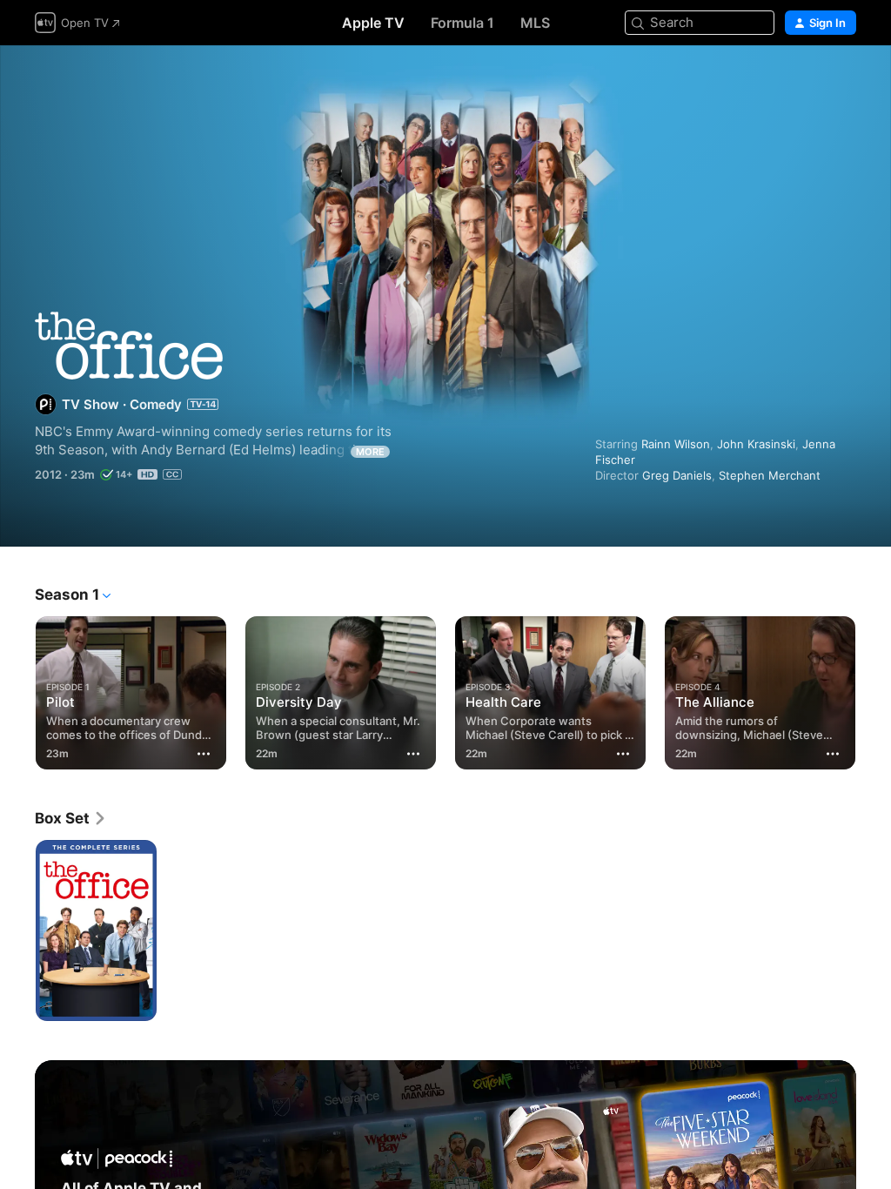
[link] (71, 818)
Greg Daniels (677, 475)
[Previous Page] (17, 689)
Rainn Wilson (675, 444)
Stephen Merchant (770, 475)
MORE (370, 452)
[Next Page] (873, 689)
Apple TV (373, 22)
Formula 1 (462, 22)
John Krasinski (756, 444)
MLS (535, 22)
